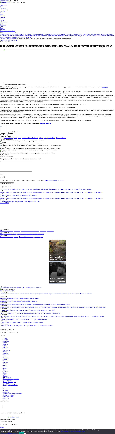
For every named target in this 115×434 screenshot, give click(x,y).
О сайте (5, 390)
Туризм (5, 339)
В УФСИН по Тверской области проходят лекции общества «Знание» (20, 298)
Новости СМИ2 (4, 203)
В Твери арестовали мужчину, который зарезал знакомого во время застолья (22, 234)
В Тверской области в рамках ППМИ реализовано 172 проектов (18, 195)
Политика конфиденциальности (54, 180)
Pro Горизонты (7, 380)
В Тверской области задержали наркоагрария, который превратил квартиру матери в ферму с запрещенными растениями (35, 304)
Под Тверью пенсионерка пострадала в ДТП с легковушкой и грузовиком (21, 287)
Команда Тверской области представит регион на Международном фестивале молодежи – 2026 (27, 310)
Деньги (5, 367)
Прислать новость (8, 396)
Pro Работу (6, 383)
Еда (4, 370)
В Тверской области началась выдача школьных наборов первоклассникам (21, 322)
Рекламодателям (4, 0)
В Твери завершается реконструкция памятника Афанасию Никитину (20, 201)
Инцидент (3, 8)
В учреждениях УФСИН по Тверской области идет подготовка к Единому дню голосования (26, 325)
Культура (2, 16)
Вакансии (6, 398)
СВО (4, 365)
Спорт (2, 26)
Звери (1, 28)
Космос (5, 364)
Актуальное (3, 5)
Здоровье (2, 29)
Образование (3, 22)
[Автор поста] (3, 132)
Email (2, 177)
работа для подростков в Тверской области (25, 138)
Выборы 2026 (4, 9)
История (5, 357)
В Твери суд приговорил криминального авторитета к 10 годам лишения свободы (23, 319)
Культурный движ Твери (10, 385)
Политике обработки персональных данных (73, 431)
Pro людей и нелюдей (9, 382)
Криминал (3, 19)
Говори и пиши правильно (7, 31)
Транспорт (3, 25)
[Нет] (25, 433)
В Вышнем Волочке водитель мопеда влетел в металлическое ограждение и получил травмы (27, 231)
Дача (4, 374)
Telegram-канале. (45, 123)
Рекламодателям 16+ (9, 395)
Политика (6, 360)
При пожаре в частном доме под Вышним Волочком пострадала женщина (21, 237)
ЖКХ (1, 14)
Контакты (6, 392)
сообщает (105, 87)
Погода (2, 20)
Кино (4, 373)
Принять (21, 433)
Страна (5, 368)
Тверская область (61, 138)
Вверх (2, 427)
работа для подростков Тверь (47, 138)
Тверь (1, 6)
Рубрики (2, 11)
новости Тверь (8, 138)
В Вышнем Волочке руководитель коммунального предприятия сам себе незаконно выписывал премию (30, 313)
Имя (1, 174)
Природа (5, 376)
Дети (1, 23)
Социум (2, 17)
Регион (2, 12)
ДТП (4, 356)
